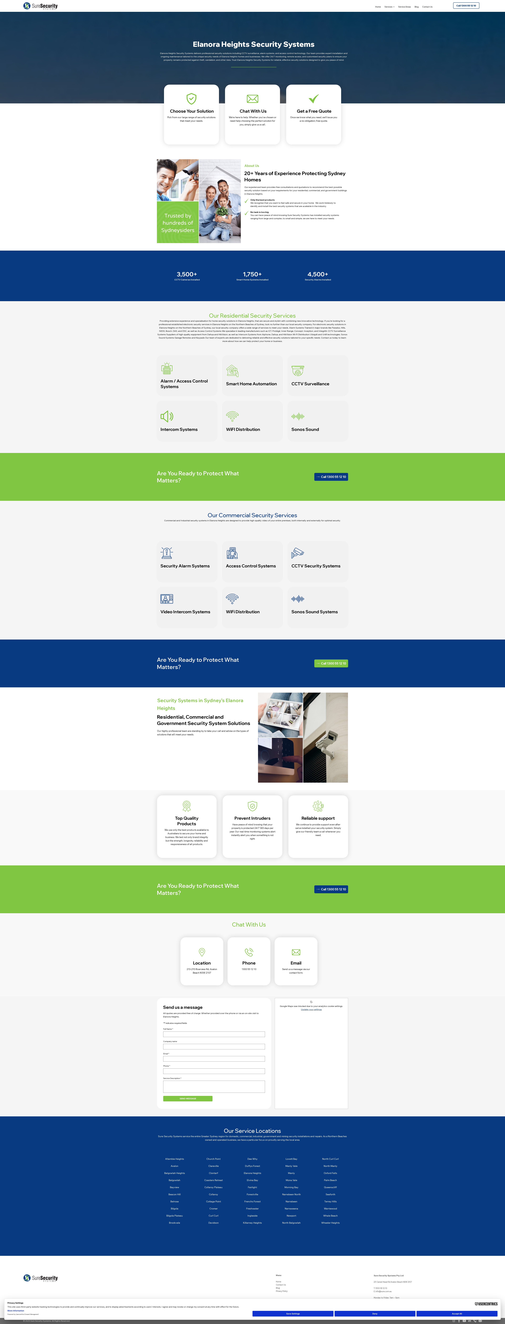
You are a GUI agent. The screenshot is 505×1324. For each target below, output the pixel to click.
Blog (278, 1288)
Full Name (168, 1029)
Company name (170, 1041)
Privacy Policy (281, 1291)
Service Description (172, 1078)
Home (278, 1281)
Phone (166, 1066)
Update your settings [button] (311, 1009)
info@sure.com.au (384, 1291)
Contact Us (281, 1285)
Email (166, 1054)
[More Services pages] (394, 6)
